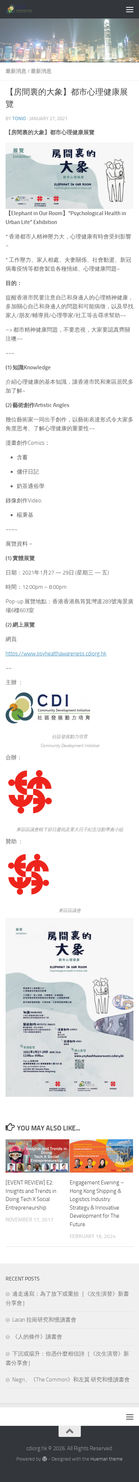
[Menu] (129, 9)
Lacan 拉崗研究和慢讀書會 (44, 1319)
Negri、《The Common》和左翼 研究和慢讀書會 (71, 1379)
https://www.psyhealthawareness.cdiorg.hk (56, 653)
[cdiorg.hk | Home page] (24, 9)
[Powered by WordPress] (44, 1458)
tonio (19, 118)
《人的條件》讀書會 (37, 1336)
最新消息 (16, 71)
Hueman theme (106, 1459)
